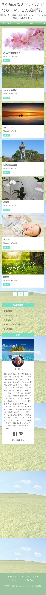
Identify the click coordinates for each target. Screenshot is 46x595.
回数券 (6, 277)
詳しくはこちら (18, 440)
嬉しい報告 (8, 329)
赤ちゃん (7, 240)
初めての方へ (13, 577)
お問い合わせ (30, 580)
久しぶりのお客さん (12, 53)
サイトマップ (16, 580)
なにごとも (8, 127)
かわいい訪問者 (10, 90)
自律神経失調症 (10, 165)
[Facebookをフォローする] (15, 433)
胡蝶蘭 (6, 202)
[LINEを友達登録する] (21, 433)
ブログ (35, 577)
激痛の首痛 (8, 311)
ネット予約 (25, 577)
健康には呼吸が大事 (12, 324)
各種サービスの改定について (15, 315)
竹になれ (7, 320)
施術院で (6, 60)
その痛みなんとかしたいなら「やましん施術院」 (25, 586)
